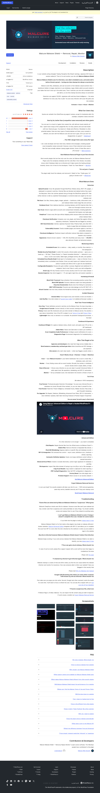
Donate (37, 772)
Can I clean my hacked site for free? (83, 699)
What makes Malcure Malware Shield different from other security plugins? (72, 679)
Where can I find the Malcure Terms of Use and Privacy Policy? (75, 689)
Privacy (92, 774)
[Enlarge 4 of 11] (91, 640)
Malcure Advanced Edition (56, 526)
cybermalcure (58, 751)
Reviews (82, 63)
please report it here (88, 520)
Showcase (73, 767)
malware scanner (11, 93)
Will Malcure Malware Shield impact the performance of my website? (74, 684)
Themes (74, 769)
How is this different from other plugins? (82, 704)
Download (10, 55)
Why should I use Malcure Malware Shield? (81, 669)
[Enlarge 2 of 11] (91, 619)
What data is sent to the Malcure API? (83, 723)
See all (8, 132)
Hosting (92, 772)
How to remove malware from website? (82, 665)
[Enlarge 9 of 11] (53, 606)
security (12, 96)
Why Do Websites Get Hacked (85, 571)
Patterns (74, 774)
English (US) (9, 89)
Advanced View (27, 104)
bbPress (19, 772)
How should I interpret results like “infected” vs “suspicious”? (76, 733)
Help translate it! (37, 12)
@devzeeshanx (86, 151)
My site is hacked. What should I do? (83, 660)
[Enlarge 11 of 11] (53, 623)
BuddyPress (18, 774)
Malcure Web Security (78, 56)
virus (8, 96)
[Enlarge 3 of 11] (91, 625)
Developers (55, 772)
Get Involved (37, 767)
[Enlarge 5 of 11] (72, 606)
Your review (29, 132)
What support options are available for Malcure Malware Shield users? (74, 674)
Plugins (74, 772)
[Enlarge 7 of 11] (72, 622)
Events (38, 769)
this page (91, 555)
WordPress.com (17, 767)
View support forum (26, 145)
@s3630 (88, 165)
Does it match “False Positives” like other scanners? (79, 709)
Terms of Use (76, 313)
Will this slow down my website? (84, 694)
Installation (73, 63)
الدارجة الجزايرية (75, 783)
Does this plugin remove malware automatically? (80, 718)
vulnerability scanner (11, 99)
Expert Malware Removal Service (84, 595)
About (92, 767)
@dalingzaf (87, 136)
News (92, 769)
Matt (20, 769)
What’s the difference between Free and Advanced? (79, 728)
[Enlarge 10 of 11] (53, 612)
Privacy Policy (87, 313)
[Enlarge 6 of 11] (72, 614)
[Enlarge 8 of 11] (72, 630)
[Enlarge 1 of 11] (91, 606)
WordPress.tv (54, 774)
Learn (56, 767)
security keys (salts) (66, 299)
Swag (38, 774)
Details (90, 63)
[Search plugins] (77, 17)
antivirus (18, 93)
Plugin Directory (89, 7)
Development (62, 63)
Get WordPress (7, 2)
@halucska (87, 175)
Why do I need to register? (86, 714)
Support (8, 63)
